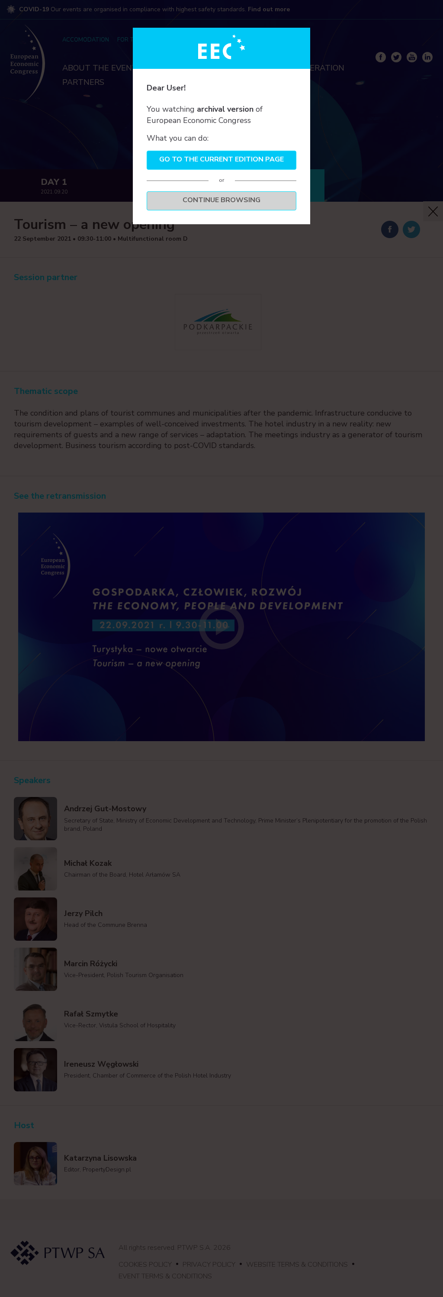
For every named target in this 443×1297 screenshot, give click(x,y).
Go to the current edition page (221, 159)
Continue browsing (221, 200)
